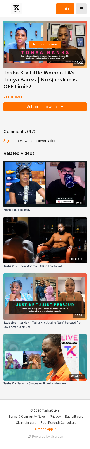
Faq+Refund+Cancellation (59, 422)
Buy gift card (74, 416)
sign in (8, 140)
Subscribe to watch (43, 107)
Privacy (55, 416)
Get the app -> (46, 429)
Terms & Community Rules (27, 416)
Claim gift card (26, 422)
